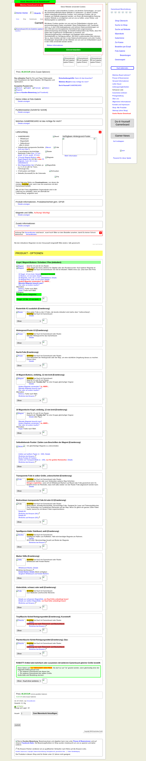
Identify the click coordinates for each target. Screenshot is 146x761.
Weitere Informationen (55, 45)
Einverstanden (73, 50)
